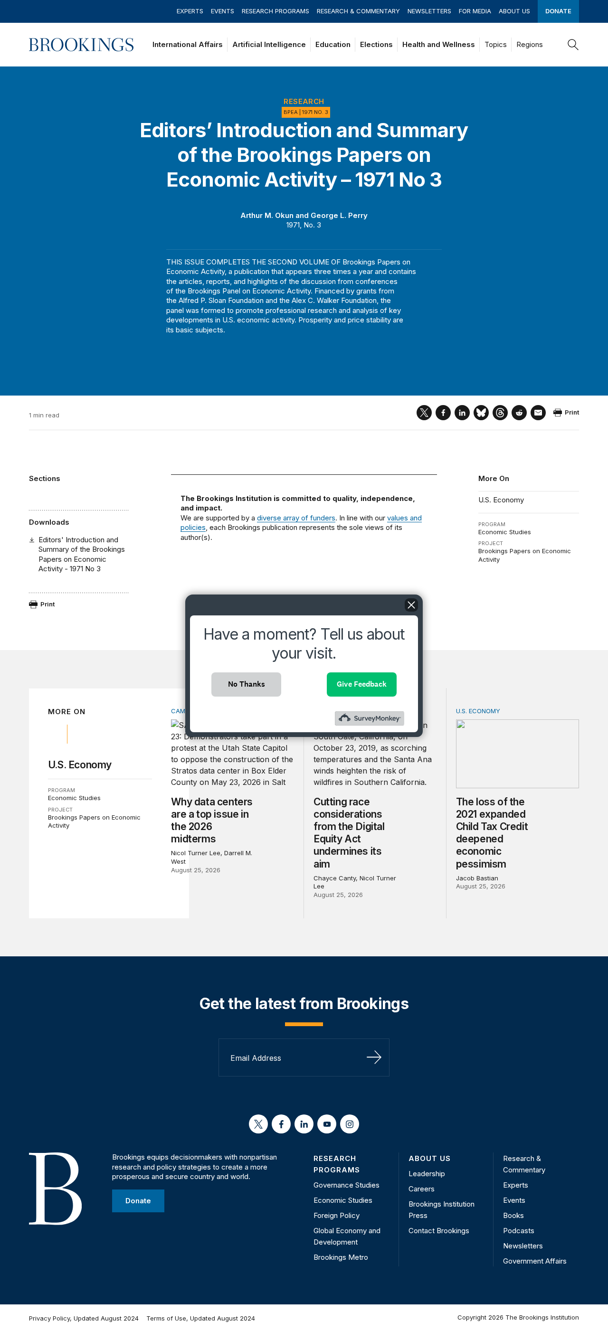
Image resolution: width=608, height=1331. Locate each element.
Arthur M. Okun (267, 215)
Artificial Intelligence (269, 44)
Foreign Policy (337, 1215)
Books (513, 1215)
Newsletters (429, 11)
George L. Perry (339, 215)
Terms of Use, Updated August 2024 (200, 1318)
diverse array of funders (296, 517)
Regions (529, 44)
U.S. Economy (501, 499)
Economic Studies (504, 532)
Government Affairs (535, 1260)
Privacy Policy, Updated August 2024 (84, 1318)
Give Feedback (362, 684)
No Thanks (246, 684)
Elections (376, 44)
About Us (514, 11)
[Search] (573, 44)
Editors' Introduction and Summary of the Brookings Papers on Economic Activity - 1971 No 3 (81, 554)
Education (333, 44)
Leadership (426, 1173)
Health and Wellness (438, 44)
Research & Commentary (358, 11)
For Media (475, 11)
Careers (421, 1188)
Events (222, 11)
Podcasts (518, 1230)
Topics (495, 44)
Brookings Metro (341, 1257)
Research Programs (275, 11)
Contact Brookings (438, 1230)
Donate (558, 11)
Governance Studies (347, 1184)
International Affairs (187, 44)
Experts (190, 11)
